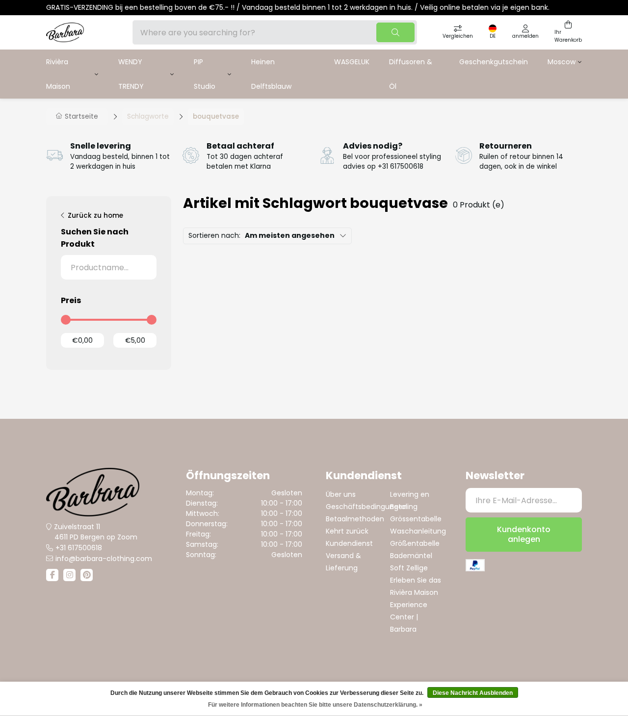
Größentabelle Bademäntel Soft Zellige (415, 555)
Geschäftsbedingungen (366, 506)
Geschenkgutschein (493, 62)
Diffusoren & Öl (410, 74)
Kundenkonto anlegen (523, 534)
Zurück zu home (95, 215)
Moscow (562, 62)
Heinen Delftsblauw (271, 74)
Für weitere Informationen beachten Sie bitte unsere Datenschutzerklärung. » (315, 704)
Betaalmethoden (355, 519)
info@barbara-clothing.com (103, 558)
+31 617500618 (78, 548)
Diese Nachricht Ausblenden (473, 693)
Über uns (341, 494)
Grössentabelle (416, 519)
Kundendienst (349, 543)
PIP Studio (204, 74)
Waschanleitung (418, 531)
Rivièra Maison (58, 74)
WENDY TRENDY (131, 74)
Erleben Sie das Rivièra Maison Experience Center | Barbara (415, 604)
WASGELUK (351, 62)
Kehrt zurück (347, 531)
